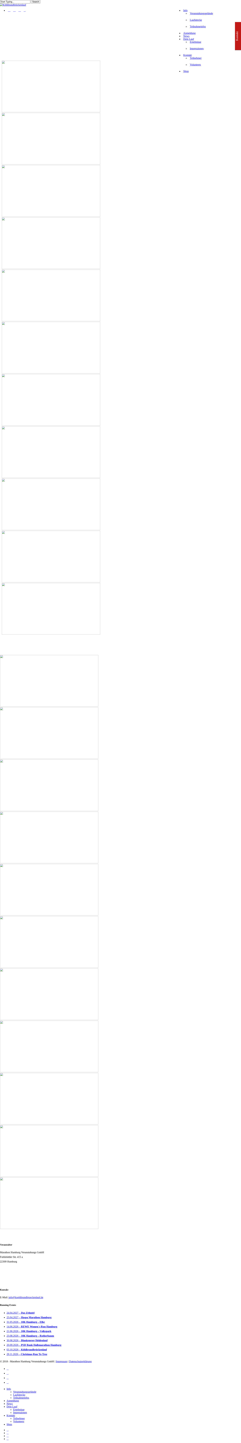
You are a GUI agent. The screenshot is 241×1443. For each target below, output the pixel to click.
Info (9, 1388)
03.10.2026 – (27, 1349)
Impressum (61, 1361)
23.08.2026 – (30, 1335)
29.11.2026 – (27, 1354)
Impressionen (20, 1412)
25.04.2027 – (29, 1317)
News (10, 1403)
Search (35, 1)
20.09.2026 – (34, 1345)
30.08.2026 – (27, 1340)
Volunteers (18, 1421)
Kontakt (11, 1415)
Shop (9, 1424)
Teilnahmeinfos (21, 1397)
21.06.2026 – (29, 1331)
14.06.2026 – (32, 1326)
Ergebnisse (18, 1409)
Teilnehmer (19, 1418)
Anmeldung (13, 1400)
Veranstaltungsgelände (24, 1391)
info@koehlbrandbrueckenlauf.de (26, 1297)
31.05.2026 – (26, 1322)
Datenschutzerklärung (80, 1361)
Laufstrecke (19, 1394)
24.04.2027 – (20, 1312)
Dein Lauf (12, 1406)
